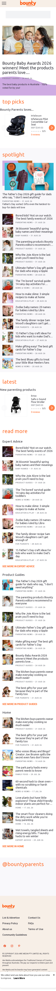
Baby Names (22, 236)
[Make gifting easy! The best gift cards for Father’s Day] (7, 350)
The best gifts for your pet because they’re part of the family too (32, 690)
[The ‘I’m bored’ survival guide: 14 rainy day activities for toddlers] (7, 284)
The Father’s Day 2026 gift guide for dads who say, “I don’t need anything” (27, 196)
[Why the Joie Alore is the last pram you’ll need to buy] (7, 258)
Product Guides (11, 78)
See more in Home (13, 846)
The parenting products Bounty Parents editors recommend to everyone (34, 244)
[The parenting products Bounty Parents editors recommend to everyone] (7, 245)
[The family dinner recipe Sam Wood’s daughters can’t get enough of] (7, 324)
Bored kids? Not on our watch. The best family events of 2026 (34, 217)
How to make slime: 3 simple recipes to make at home (32, 295)
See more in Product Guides (19, 704)
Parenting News (11, 201)
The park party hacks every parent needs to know (31, 769)
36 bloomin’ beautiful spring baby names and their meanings (34, 230)
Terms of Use (35, 929)
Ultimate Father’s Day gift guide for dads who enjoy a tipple (34, 269)
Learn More (19, 978)
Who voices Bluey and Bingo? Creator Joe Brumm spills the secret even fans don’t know (33, 754)
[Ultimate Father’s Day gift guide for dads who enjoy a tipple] (7, 271)
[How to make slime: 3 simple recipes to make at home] (7, 297)
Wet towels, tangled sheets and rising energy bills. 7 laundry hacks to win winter (34, 833)
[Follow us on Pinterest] (19, 946)
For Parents (23, 327)
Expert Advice (24, 840)
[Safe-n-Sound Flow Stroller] (16, 405)
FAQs (31, 923)
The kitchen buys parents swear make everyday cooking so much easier (34, 674)
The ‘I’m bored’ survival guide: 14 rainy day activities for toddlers (33, 283)
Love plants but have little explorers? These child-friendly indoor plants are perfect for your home (34, 802)
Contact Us (34, 917)
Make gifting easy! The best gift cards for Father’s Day (34, 348)
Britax (34, 396)
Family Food (22, 774)
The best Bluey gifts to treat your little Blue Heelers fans (32, 361)
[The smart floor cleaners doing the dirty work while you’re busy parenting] (7, 817)
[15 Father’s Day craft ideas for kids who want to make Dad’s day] (7, 337)
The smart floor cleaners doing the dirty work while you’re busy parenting (34, 816)
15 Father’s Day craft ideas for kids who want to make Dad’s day (33, 336)
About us (7, 929)
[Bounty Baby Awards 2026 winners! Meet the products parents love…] (28, 40)
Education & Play (25, 301)
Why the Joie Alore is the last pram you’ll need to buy (33, 256)
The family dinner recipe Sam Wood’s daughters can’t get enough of (33, 323)
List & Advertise (11, 917)
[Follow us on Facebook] (4, 946)
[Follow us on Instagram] (12, 946)
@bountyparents (23, 864)
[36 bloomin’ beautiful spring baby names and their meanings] (7, 232)
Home (19, 808)
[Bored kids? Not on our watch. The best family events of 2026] (7, 219)
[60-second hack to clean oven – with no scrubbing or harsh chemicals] (7, 785)
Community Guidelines (14, 934)
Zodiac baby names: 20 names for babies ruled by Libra (33, 309)
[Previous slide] (4, 128)
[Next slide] (52, 128)
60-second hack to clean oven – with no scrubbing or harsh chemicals (34, 784)
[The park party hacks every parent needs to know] (7, 771)
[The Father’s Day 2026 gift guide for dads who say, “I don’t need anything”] (29, 176)
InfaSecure (36, 116)
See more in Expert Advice (18, 566)
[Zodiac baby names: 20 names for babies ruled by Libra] (7, 311)
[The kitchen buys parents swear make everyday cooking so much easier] (7, 675)
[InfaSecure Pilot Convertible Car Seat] (16, 125)
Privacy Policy (10, 923)
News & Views (23, 288)
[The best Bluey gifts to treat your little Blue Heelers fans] (7, 363)
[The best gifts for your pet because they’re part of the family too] (7, 691)
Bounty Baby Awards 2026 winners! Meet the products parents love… (28, 68)
